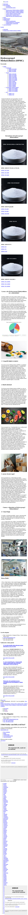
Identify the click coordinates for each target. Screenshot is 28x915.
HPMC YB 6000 (12, 71)
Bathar (4, 8)
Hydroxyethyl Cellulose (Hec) (17, 703)
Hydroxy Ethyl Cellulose (10, 705)
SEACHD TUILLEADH (8, 658)
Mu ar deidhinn (6, 5)
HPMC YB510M (12, 82)
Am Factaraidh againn (10, 7)
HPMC (4, 66)
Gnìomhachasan (6, 18)
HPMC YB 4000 (12, 70)
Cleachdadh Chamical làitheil (12, 87)
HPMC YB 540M (12, 75)
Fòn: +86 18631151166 (8, 721)
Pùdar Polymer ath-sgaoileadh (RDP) (14, 16)
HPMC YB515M (12, 83)
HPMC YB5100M (13, 77)
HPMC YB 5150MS (13, 89)
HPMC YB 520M (5, 170)
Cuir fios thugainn (7, 24)
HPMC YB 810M (12, 69)
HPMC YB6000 (12, 86)
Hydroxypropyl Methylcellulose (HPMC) (15, 10)
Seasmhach (8, 6)
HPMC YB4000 (12, 85)
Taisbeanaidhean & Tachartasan (13, 22)
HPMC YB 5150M (13, 78)
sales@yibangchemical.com (9, 637)
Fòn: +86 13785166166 (8, 720)
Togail (7, 72)
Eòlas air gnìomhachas (11, 21)
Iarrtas (4, 17)
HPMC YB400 (12, 81)
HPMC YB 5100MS (13, 88)
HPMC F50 (3, 249)
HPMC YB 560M (12, 76)
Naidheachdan (6, 19)
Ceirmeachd (8, 67)
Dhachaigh (5, 4)
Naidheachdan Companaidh (12, 23)
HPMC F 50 (11, 94)
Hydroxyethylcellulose (5, 703)
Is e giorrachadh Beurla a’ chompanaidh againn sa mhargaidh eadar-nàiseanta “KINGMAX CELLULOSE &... (12, 663)
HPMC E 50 (11, 93)
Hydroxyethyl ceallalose (21, 705)
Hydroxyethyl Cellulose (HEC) (12, 15)
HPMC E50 (3, 246)
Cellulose (3, 706)
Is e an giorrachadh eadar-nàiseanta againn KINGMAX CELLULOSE (13, 646)
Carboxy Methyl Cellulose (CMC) (13, 13)
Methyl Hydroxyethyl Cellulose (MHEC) (15, 11)
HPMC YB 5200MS (13, 91)
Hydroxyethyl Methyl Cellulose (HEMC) (15, 12)
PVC (7, 92)
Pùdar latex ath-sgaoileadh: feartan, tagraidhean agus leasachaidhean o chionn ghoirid (13, 682)
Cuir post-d (3, 740)
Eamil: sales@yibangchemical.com (10, 719)
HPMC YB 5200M (13, 80)
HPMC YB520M (12, 74)
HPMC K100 (4, 251)
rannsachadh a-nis (4, 729)
